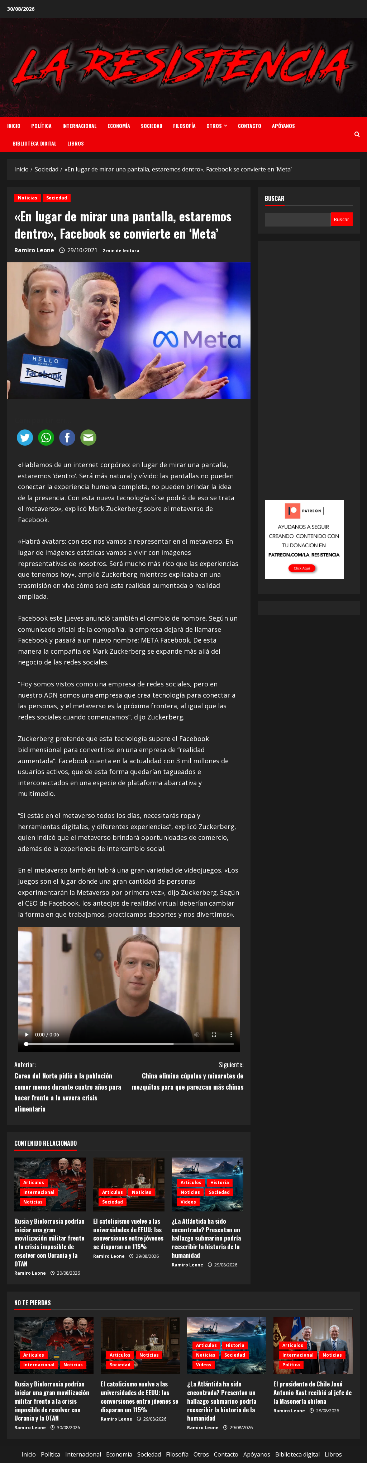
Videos (188, 1202)
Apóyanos (283, 125)
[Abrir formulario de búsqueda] (357, 134)
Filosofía (184, 125)
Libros (75, 143)
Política (41, 125)
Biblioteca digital (35, 143)
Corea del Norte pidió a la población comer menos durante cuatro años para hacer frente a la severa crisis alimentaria (67, 1086)
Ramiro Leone (34, 250)
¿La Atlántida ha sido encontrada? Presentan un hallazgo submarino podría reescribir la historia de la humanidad (206, 1238)
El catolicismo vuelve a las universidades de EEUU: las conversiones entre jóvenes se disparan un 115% (128, 1233)
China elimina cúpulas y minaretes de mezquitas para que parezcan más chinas (187, 1075)
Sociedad (151, 125)
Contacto (249, 125)
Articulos (33, 1182)
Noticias (27, 198)
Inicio (13, 125)
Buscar (275, 198)
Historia (219, 1182)
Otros (214, 125)
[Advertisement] (309, 375)
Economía (119, 125)
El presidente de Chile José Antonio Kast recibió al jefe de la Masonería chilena (312, 1392)
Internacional (79, 125)
